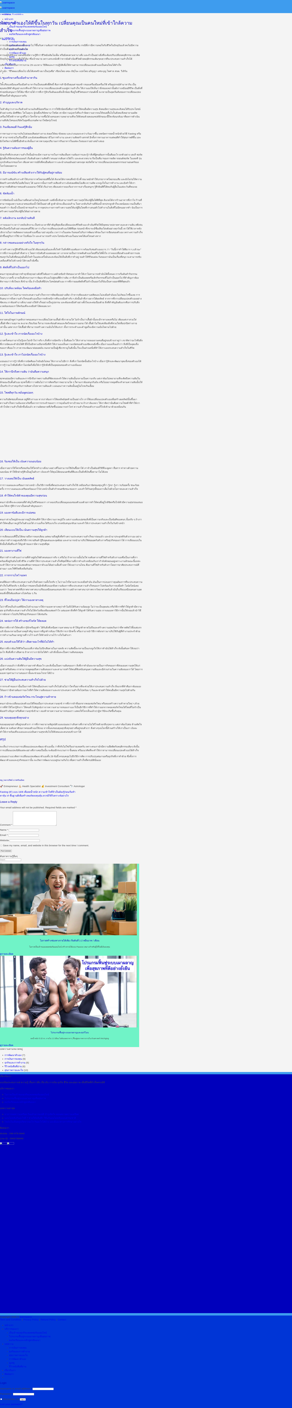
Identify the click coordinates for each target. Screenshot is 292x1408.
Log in (23, 1399)
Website (4, 840)
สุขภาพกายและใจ (14, 1070)
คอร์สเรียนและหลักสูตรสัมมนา (24, 34)
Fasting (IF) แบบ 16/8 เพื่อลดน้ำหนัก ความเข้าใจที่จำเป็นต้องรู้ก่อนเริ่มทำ (37, 792)
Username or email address (16, 1388)
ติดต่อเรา (9, 68)
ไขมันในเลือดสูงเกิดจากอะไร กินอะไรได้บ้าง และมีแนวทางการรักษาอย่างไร (43, 1121)
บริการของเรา (12, 1329)
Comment (6, 824)
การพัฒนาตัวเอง (17, 53)
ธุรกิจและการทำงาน (15, 1062)
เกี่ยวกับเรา (10, 1370)
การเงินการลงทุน (17, 41)
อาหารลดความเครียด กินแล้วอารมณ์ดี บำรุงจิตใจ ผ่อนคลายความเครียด (42, 1114)
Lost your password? (11, 1404)
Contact (62, 1319)
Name (4, 829)
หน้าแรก (9, 19)
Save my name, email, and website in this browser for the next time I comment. (46, 845)
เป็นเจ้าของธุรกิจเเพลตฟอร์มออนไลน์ (28, 1332)
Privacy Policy (31, 1319)
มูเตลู (11, 1362)
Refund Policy (48, 1319)
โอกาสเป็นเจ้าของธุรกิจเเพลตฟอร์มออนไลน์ (27, 1094)
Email (4, 835)
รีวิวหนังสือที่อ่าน (17, 14)
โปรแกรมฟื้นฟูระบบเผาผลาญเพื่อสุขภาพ (30, 30)
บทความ (9, 1344)
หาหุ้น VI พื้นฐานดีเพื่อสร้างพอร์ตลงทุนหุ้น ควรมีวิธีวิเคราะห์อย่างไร (34, 795)
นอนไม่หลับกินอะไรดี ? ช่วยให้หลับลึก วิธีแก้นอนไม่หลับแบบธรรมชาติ (40, 1118)
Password (6, 1394)
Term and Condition (10, 1319)
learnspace (26, 1317)
